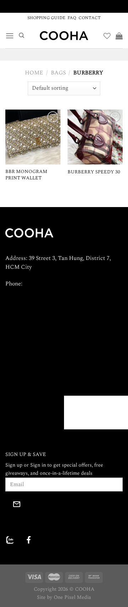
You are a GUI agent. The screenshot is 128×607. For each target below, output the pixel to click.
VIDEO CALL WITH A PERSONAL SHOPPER (64, 6)
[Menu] (9, 35)
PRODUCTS (19, 386)
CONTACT (90, 18)
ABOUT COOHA (25, 353)
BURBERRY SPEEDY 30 (94, 172)
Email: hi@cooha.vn (29, 300)
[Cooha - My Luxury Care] (64, 35)
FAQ (72, 18)
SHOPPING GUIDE (46, 18)
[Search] (21, 35)
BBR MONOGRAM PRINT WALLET (26, 175)
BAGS (58, 72)
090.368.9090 (39, 283)
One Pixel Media (72, 597)
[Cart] (119, 36)
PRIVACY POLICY (90, 353)
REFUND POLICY (90, 369)
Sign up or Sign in (25, 465)
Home (34, 72)
